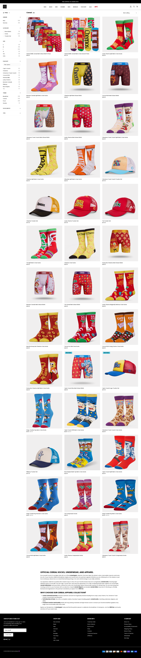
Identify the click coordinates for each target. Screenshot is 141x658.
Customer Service (92, 633)
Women (55, 629)
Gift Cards (56, 640)
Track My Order (91, 622)
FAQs (88, 629)
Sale (54, 638)
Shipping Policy (128, 629)
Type (4, 113)
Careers (89, 631)
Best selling (126, 13)
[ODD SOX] (5, 6)
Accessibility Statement (130, 626)
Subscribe (8, 634)
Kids (54, 631)
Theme (4, 93)
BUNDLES (75, 7)
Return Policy (127, 631)
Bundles (55, 633)
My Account (90, 626)
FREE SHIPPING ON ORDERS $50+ (70, 1)
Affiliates (89, 635)
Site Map (126, 638)
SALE (90, 7)
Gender (5, 17)
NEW (45, 7)
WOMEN (63, 7)
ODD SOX (9, 651)
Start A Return (91, 624)
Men (54, 626)
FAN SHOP (83, 7)
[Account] (130, 6)
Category (6, 28)
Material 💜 (17, 651)
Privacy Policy (127, 624)
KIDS (69, 7)
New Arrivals (56, 622)
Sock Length (6, 108)
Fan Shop (5, 61)
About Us (126, 622)
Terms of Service (128, 633)
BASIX (50, 7)
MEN (56, 7)
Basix (54, 624)
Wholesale (127, 635)
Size (4, 41)
